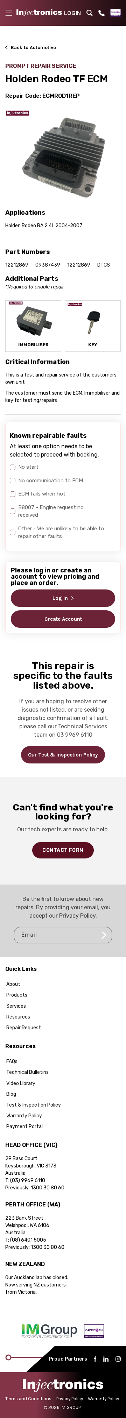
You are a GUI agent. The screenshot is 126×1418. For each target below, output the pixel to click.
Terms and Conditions (28, 1398)
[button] (8, 13)
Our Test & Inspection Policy (63, 755)
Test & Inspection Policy (33, 1105)
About (13, 984)
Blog (11, 1094)
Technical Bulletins (27, 1072)
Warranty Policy (24, 1116)
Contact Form (62, 850)
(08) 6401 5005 (28, 1240)
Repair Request (23, 1028)
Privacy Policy (77, 915)
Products (16, 995)
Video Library (20, 1083)
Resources (18, 1017)
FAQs (12, 1061)
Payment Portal (24, 1127)
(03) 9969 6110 (27, 1180)
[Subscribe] (104, 935)
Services (16, 1006)
